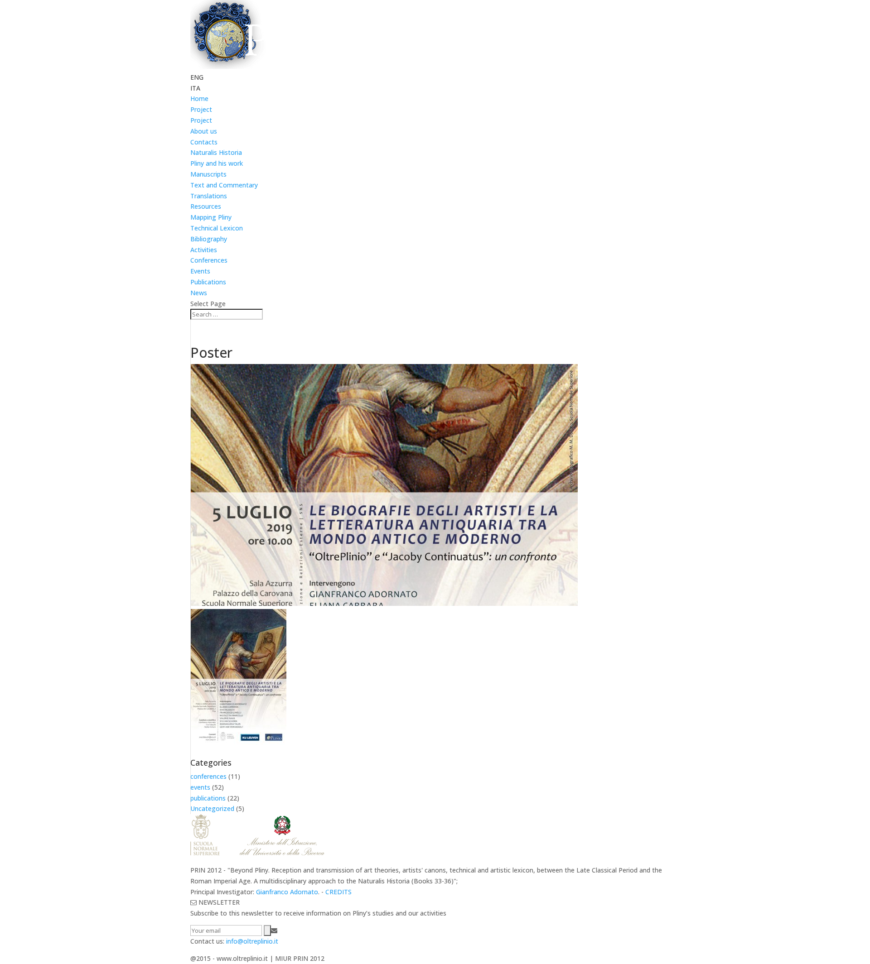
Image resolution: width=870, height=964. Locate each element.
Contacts (204, 142)
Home (199, 98)
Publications (208, 282)
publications (208, 798)
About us (203, 131)
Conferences (208, 260)
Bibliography (208, 239)
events (200, 787)
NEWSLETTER (218, 902)
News (198, 292)
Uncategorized (212, 808)
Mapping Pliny (211, 217)
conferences (208, 776)
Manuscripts (208, 174)
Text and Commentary (224, 185)
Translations (208, 196)
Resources (205, 206)
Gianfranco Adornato (287, 891)
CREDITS (338, 891)
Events (200, 271)
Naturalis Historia (216, 152)
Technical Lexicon (216, 228)
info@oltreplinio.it (252, 941)
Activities (203, 249)
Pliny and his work (216, 163)
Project (201, 109)
